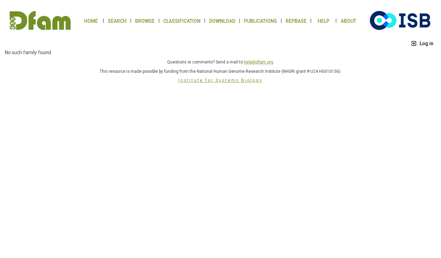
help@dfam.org (258, 62)
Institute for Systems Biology (220, 80)
